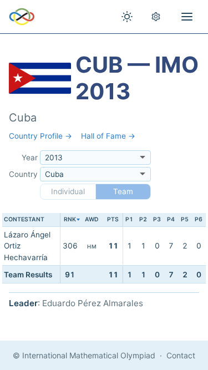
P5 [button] (185, 219)
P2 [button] (143, 219)
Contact (180, 355)
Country (23, 174)
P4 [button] (171, 219)
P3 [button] (157, 219)
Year (30, 157)
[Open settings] (156, 17)
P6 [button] (198, 219)
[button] (69, 220)
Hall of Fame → (108, 135)
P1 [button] (129, 219)
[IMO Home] (22, 17)
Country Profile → (40, 135)
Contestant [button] (24, 219)
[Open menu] (187, 16)
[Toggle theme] (127, 17)
